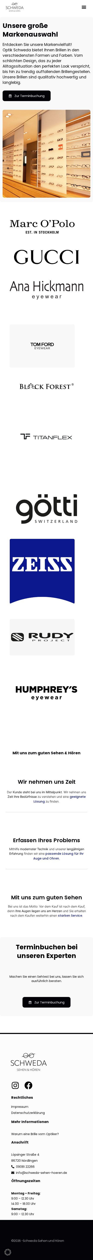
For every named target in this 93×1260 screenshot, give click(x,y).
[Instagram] (15, 1085)
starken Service (70, 915)
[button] (83, 7)
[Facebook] (28, 1085)
